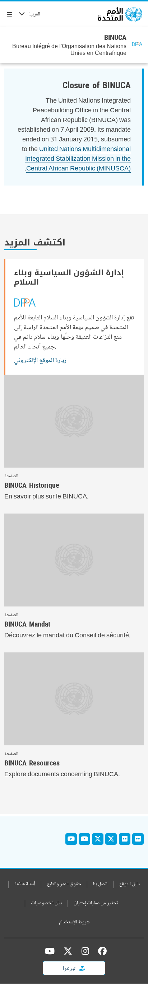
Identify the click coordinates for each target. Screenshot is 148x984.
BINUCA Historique (31, 485)
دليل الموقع (129, 884)
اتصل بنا (100, 884)
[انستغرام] (85, 951)
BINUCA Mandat (27, 624)
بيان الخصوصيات (46, 903)
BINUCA (115, 37)
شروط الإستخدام (74, 922)
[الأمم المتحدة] (120, 14)
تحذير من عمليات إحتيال (96, 903)
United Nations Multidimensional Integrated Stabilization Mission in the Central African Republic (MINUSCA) (78, 159)
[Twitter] (111, 839)
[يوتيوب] (49, 951)
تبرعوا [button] (70, 968)
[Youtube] (84, 839)
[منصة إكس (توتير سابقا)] (68, 951)
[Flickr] (138, 839)
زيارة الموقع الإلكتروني (40, 360)
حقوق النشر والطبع (64, 884)
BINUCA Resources (32, 763)
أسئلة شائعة (24, 884)
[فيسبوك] (100, 951)
